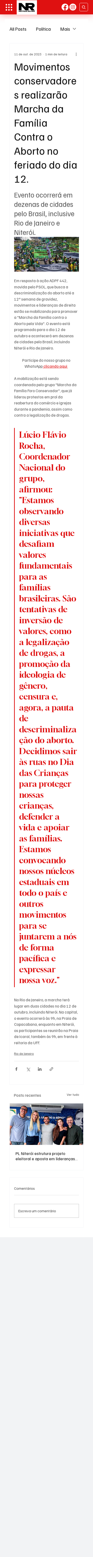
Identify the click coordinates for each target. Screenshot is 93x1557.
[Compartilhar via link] (51, 1069)
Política (43, 29)
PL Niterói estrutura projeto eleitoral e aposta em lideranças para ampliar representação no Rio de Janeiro (45, 1156)
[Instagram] (72, 7)
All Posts (18, 29)
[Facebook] (65, 7)
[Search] (83, 7)
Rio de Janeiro (24, 1053)
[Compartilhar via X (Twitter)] (28, 1069)
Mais (65, 29)
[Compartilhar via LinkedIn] (39, 1069)
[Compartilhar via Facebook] (16, 1069)
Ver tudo (73, 1094)
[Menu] (9, 7)
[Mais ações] (76, 54)
